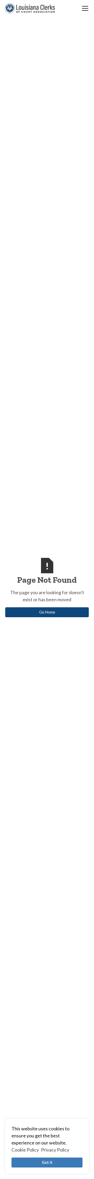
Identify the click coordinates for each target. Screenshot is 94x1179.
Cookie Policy (25, 1150)
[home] (30, 8)
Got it (47, 1162)
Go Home (47, 612)
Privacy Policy (55, 1150)
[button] (84, 8)
